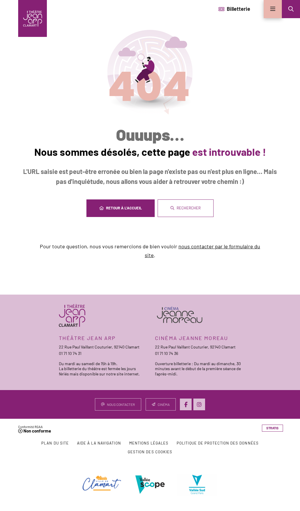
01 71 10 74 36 (166, 353)
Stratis (272, 428)
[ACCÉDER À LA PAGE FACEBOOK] (186, 404)
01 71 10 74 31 (70, 353)
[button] (291, 9)
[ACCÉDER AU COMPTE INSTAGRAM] (199, 404)
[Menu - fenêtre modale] (273, 9)
